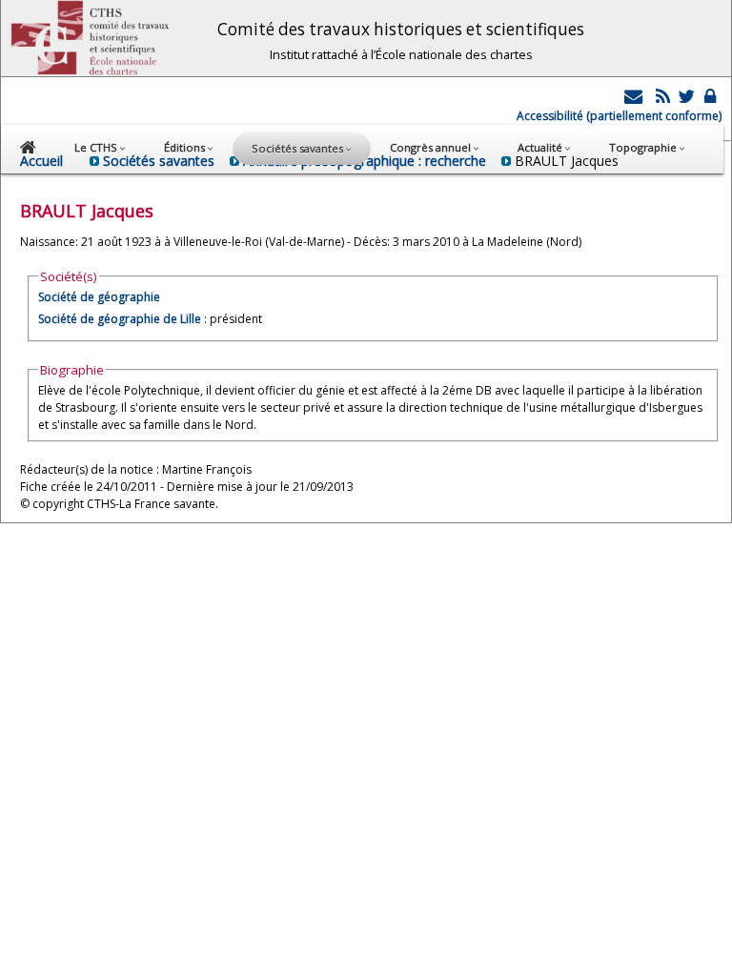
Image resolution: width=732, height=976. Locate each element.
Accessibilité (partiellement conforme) (619, 116)
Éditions (186, 147)
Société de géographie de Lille (119, 319)
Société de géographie (99, 297)
